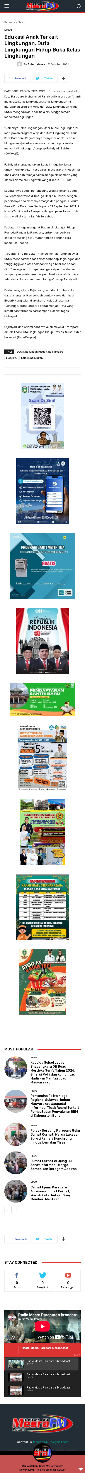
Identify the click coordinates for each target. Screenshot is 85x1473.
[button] (79, 6)
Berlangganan (68, 1273)
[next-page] (14, 1210)
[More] (63, 78)
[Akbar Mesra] (20, 64)
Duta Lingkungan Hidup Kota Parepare (40, 351)
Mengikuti (42, 1273)
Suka (17, 1273)
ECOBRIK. (11, 357)
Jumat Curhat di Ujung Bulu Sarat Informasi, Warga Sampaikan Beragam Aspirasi (54, 1165)
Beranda (9, 22)
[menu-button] (7, 6)
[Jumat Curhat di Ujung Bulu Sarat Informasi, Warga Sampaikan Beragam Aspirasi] (15, 1162)
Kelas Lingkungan (32, 357)
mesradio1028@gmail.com (50, 1442)
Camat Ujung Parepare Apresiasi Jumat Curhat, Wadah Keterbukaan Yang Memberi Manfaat (51, 1193)
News (21, 22)
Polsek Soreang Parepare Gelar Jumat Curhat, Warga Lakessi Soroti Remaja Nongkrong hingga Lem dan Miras (56, 1136)
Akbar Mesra (36, 64)
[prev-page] (7, 1210)
